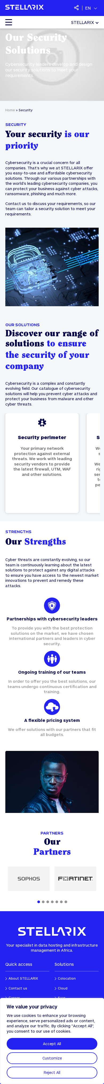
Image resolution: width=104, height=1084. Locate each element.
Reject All (52, 1072)
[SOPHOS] (28, 878)
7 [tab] (66, 902)
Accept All (52, 1043)
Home (10, 110)
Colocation (67, 978)
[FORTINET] (75, 878)
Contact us (42, 463)
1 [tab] (38, 902)
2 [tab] (43, 902)
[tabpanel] (52, 670)
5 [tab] (56, 902)
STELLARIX (82, 22)
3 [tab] (47, 902)
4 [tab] (52, 902)
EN (88, 7)
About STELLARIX (23, 978)
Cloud (62, 988)
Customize (52, 1058)
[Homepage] (24, 8)
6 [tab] (61, 902)
